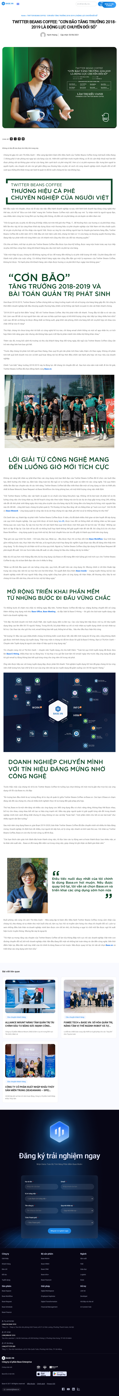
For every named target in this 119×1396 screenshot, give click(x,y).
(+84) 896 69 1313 (8, 1335)
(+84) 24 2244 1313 (9, 1324)
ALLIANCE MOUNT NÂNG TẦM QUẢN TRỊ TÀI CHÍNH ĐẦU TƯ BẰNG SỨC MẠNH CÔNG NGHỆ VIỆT (29, 1024)
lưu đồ (61, 521)
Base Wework (12, 511)
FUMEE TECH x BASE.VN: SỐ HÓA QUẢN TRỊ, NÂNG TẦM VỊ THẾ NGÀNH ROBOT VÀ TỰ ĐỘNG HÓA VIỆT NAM (88, 1024)
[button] (18, 4)
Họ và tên (28, 1182)
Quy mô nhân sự (67, 1206)
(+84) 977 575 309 (8, 1346)
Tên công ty (29, 1206)
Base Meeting (49, 611)
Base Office (37, 611)
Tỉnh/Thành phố (31, 1217)
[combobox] (86, 4)
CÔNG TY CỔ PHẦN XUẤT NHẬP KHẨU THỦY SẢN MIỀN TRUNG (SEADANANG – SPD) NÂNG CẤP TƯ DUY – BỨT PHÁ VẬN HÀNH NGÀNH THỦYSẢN (29, 1089)
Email (63, 1182)
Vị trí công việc (30, 1194)
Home (23, 16)
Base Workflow (96, 539)
